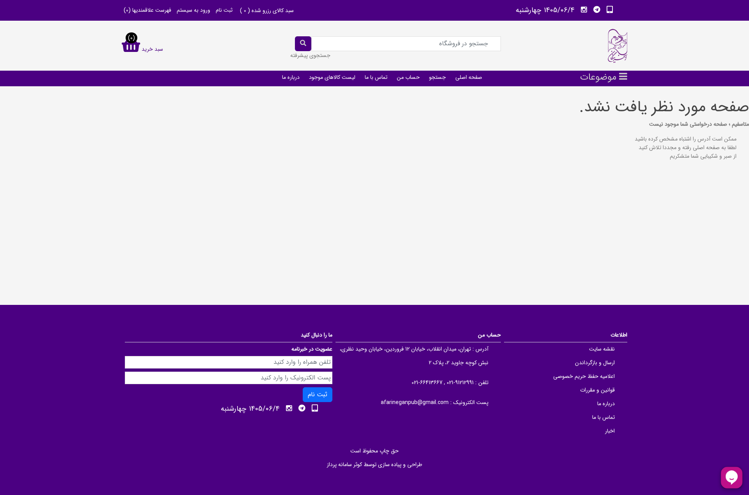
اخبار (610, 431)
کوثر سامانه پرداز (344, 464)
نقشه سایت (602, 349)
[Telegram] (596, 9)
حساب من (408, 77)
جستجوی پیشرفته (310, 55)
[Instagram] (584, 9)
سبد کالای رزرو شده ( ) (267, 10)
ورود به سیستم (193, 10)
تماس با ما (376, 77)
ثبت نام (224, 10)
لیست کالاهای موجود (332, 77)
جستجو (437, 77)
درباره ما (291, 77)
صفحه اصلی (468, 77)
